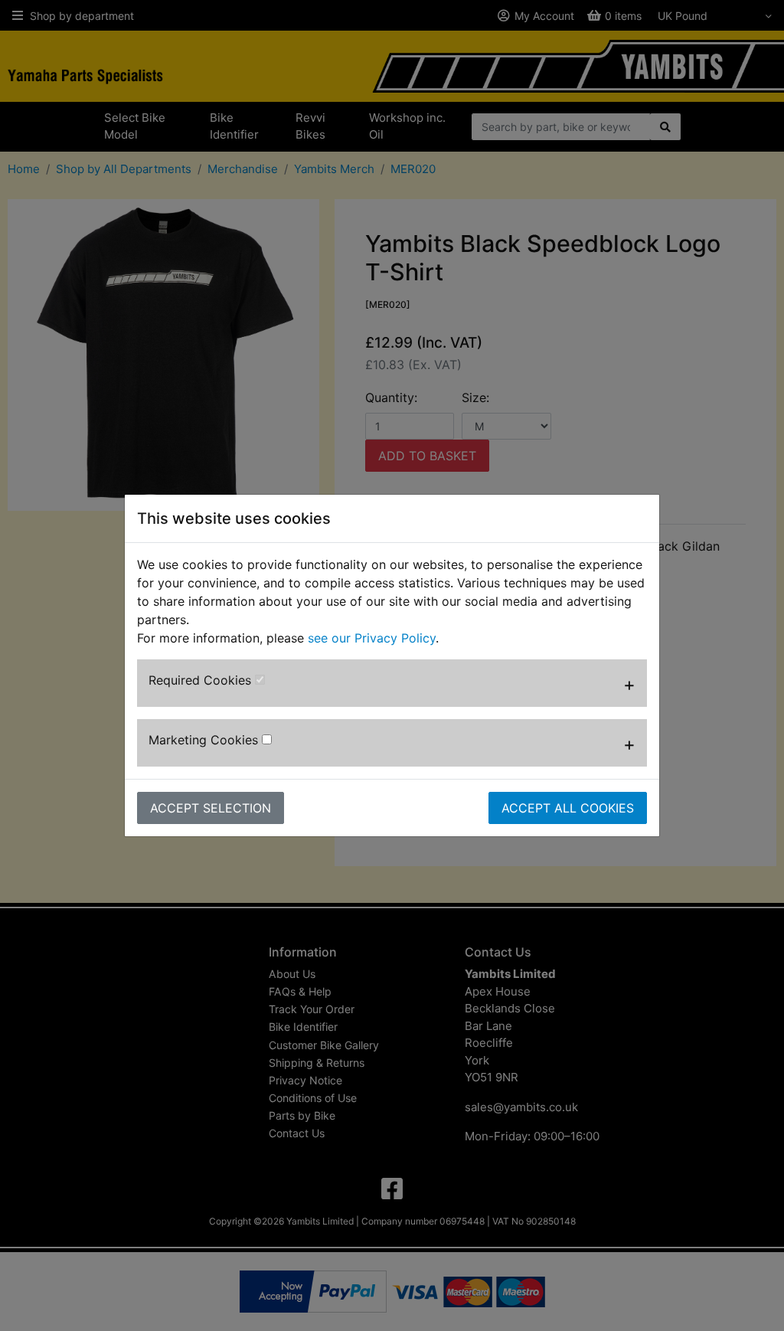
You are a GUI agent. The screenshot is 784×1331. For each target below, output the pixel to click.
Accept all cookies (567, 808)
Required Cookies (202, 680)
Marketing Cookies (205, 739)
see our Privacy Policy (372, 638)
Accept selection (210, 808)
